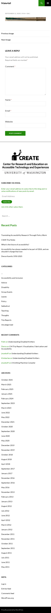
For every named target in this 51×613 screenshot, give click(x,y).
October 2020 (7, 426)
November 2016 (8, 478)
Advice (4, 282)
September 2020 (8, 431)
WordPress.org (7, 598)
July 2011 (5, 557)
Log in (3, 584)
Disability (5, 287)
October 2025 (7, 380)
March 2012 (6, 525)
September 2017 (8, 469)
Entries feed (6, 589)
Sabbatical (5, 306)
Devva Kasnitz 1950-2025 (11, 256)
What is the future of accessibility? (15, 244)
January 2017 (6, 473)
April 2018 (5, 464)
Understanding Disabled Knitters (21, 342)
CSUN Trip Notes (8, 240)
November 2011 (8, 539)
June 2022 (5, 412)
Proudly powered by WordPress (12, 610)
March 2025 (6, 384)
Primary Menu (48, 3)
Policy (3, 301)
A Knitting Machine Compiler (23, 363)
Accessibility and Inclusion (12, 278)
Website (9, 121)
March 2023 (6, 408)
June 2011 (5, 562)
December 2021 (7, 422)
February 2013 (7, 497)
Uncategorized (7, 325)
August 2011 (6, 553)
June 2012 (5, 515)
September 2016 (8, 483)
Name (8, 100)
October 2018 (7, 455)
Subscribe (6, 202)
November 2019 (8, 450)
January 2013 (6, 501)
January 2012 (6, 529)
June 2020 (5, 436)
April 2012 (5, 520)
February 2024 (7, 398)
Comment (10, 66)
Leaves (4, 297)
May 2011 (5, 567)
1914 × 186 (25, 13)
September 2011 (8, 548)
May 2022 (5, 417)
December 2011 (7, 534)
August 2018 (6, 459)
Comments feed (7, 593)
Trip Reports (6, 320)
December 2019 (7, 445)
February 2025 (7, 389)
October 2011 (7, 543)
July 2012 (5, 511)
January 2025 (6, 394)
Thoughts (5, 315)
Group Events (6, 292)
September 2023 (8, 403)
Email (8, 110)
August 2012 (6, 506)
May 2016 (5, 487)
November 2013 (8, 492)
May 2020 (5, 441)
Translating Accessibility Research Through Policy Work (24, 235)
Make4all (6, 3)
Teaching (4, 311)
